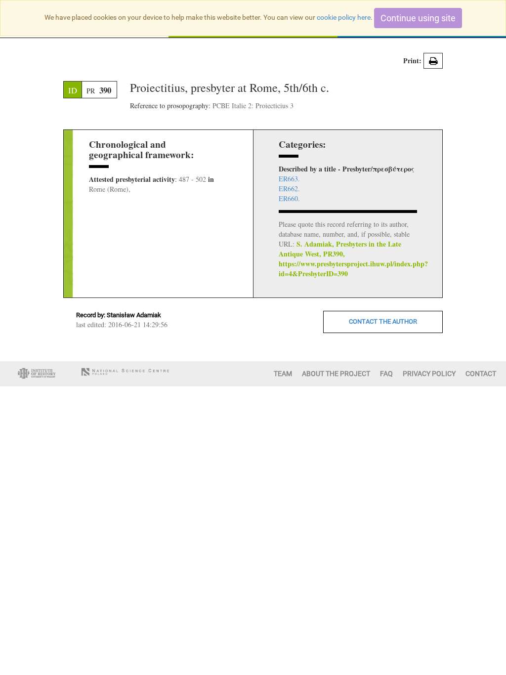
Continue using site (418, 18)
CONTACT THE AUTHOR (383, 321)
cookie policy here (344, 17)
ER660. (289, 198)
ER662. (289, 188)
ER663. (289, 178)
